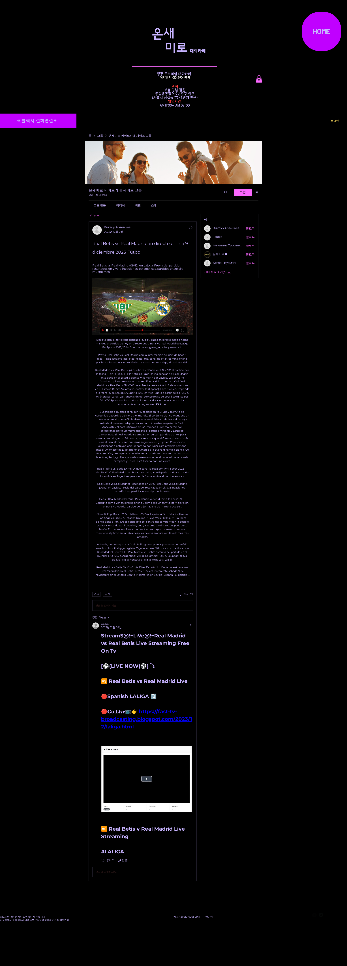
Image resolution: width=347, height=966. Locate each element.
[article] (143, 551)
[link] (100, 205)
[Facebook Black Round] (314, 915)
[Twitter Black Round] (321, 915)
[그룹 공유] (256, 192)
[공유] (191, 227)
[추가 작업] (191, 626)
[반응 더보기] (107, 594)
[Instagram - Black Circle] (327, 915)
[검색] (226, 192)
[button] (259, 79)
